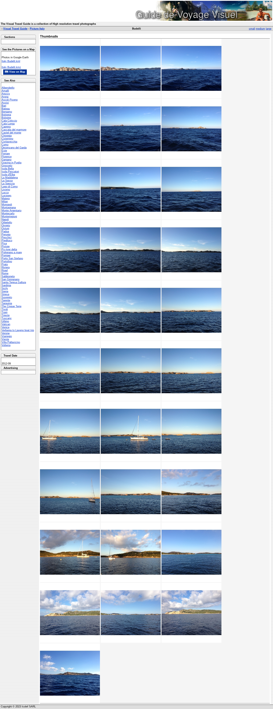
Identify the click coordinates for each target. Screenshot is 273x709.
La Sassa (7, 180)
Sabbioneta (8, 276)
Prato (5, 264)
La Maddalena (10, 177)
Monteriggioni (9, 216)
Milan (5, 201)
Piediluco (7, 240)
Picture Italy (37, 28)
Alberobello (8, 87)
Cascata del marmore (14, 129)
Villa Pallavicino (11, 342)
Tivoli (5, 309)
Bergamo (7, 111)
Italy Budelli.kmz (11, 67)
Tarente (6, 300)
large (268, 28)
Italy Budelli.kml (11, 61)
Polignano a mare (12, 252)
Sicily (5, 288)
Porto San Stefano (12, 258)
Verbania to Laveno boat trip (18, 330)
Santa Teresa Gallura (14, 282)
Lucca (5, 192)
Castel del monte (11, 132)
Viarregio (7, 336)
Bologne (6, 117)
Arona (5, 96)
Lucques (6, 195)
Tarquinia (7, 303)
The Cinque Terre (11, 306)
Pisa (4, 243)
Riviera (6, 267)
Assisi (5, 102)
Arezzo (6, 93)
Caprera (6, 126)
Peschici (7, 237)
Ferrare (6, 153)
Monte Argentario (11, 210)
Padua (5, 231)
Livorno (6, 189)
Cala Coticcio (9, 120)
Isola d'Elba (8, 174)
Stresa (5, 294)
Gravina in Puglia (11, 162)
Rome (5, 273)
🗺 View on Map (15, 71)
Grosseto (7, 165)
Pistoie (6, 246)
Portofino (7, 261)
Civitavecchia (9, 141)
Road (5, 270)
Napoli (5, 219)
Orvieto (6, 225)
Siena (5, 291)
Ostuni (5, 228)
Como (5, 144)
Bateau (6, 108)
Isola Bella (8, 168)
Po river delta (9, 249)
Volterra (6, 345)
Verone (6, 333)
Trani (4, 312)
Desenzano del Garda (14, 147)
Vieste (5, 339)
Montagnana (9, 207)
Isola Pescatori (10, 171)
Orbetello (7, 222)
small (252, 28)
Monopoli (7, 204)
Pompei (6, 255)
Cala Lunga (8, 123)
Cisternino (7, 138)
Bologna (6, 114)
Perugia (6, 234)
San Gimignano (10, 279)
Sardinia (6, 285)
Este (4, 150)
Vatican (6, 324)
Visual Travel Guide (15, 28)
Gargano (6, 159)
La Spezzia (8, 183)
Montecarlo (8, 213)
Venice (5, 327)
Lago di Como (10, 186)
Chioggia (7, 135)
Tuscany (7, 318)
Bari (4, 105)
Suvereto (7, 297)
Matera (6, 198)
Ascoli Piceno (10, 99)
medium (260, 28)
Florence (7, 156)
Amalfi (5, 90)
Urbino (5, 321)
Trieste (6, 315)
